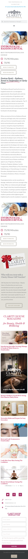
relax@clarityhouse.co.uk (10, 502)
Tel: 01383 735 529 (15, 4)
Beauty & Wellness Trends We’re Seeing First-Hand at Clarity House (13, 396)
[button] (14, 26)
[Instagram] (20, 494)
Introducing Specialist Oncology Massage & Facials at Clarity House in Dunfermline (14, 348)
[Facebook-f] (14, 494)
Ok (14, 556)
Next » (21, 485)
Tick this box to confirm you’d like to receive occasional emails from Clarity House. (13, 540)
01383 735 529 (8, 499)
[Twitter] (7, 494)
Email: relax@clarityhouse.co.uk (15, 1)
